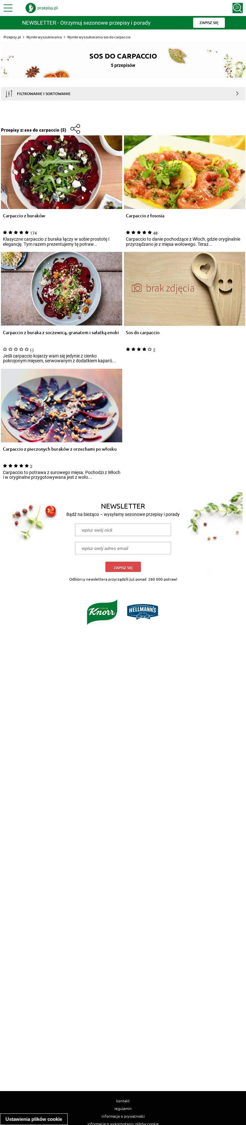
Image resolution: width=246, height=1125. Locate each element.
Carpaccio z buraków (24, 216)
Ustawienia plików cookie (33, 1119)
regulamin (123, 1108)
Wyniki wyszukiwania (44, 37)
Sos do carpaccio (143, 332)
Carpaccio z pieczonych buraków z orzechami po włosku (60, 449)
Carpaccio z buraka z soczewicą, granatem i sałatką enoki (61, 332)
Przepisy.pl (12, 37)
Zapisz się (123, 567)
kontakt (123, 1100)
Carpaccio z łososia (145, 216)
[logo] (41, 8)
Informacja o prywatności (123, 1116)
